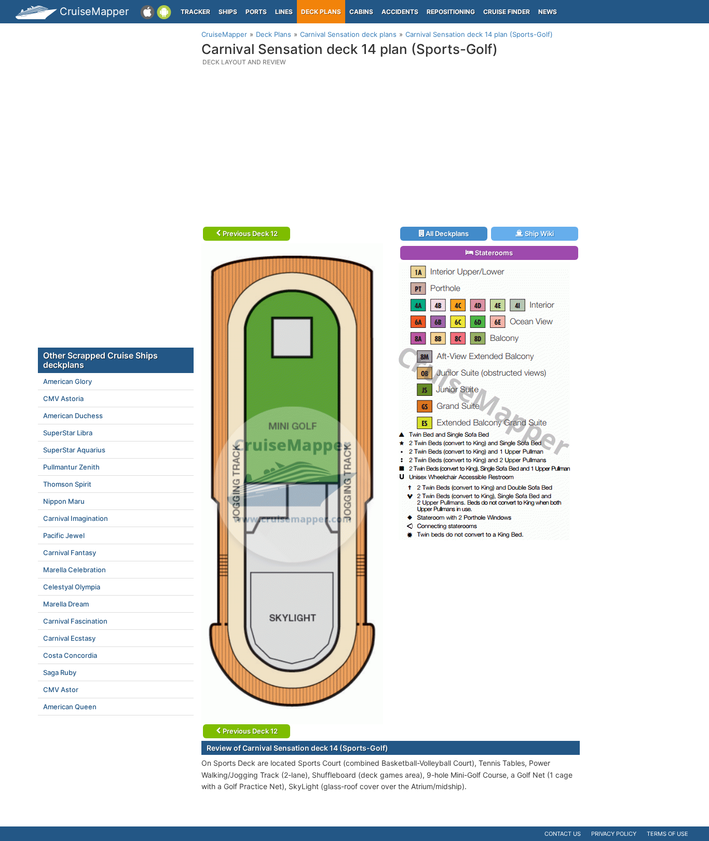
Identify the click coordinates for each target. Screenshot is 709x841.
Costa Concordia (70, 655)
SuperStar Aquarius (74, 450)
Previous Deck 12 (249, 233)
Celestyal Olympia (71, 587)
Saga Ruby (59, 672)
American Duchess (73, 415)
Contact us (562, 833)
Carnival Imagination (75, 518)
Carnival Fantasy (69, 552)
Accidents (399, 12)
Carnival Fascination (75, 621)
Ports (256, 12)
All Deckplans (446, 233)
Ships (228, 12)
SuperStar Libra (67, 433)
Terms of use (667, 833)
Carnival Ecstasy (69, 638)
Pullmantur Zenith (71, 467)
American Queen (70, 706)
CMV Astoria (63, 398)
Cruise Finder (506, 12)
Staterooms (493, 253)
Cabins (361, 12)
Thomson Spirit (67, 484)
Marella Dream (66, 604)
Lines (284, 12)
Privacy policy (613, 833)
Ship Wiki (538, 233)
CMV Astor (60, 689)
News (547, 12)
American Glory (67, 381)
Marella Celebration (74, 570)
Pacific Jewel (64, 535)
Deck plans (321, 12)
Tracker (195, 12)
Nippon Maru (64, 501)
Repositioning (451, 12)
